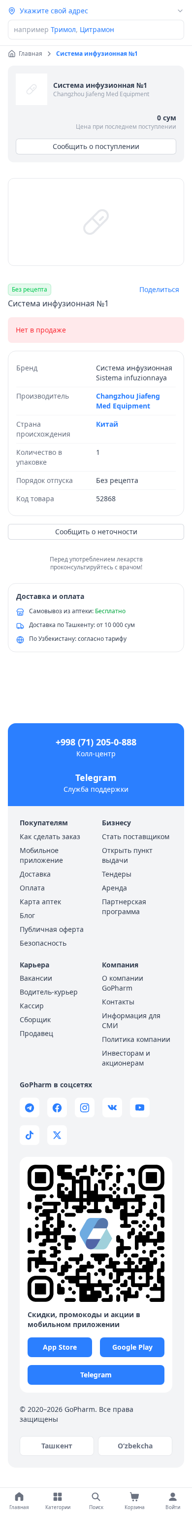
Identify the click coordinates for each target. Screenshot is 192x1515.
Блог (27, 915)
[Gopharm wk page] (112, 1107)
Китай (107, 424)
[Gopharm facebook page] (57, 1107)
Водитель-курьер (49, 992)
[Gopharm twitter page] (57, 1135)
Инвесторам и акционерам (126, 1058)
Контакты (118, 1001)
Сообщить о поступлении (96, 146)
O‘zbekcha (135, 1445)
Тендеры (116, 874)
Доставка (35, 874)
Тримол (63, 29)
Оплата (32, 887)
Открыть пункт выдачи (127, 855)
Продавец (36, 1033)
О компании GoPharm (122, 983)
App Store (60, 1347)
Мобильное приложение (41, 855)
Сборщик (35, 1019)
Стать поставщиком (135, 836)
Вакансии (36, 978)
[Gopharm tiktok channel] (29, 1135)
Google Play (132, 1347)
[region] (96, 222)
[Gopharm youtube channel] (140, 1107)
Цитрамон (97, 29)
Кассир (32, 1005)
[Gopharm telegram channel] (29, 1107)
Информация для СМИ (131, 1020)
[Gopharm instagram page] (85, 1107)
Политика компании (136, 1039)
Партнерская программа (124, 906)
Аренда (114, 887)
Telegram (96, 777)
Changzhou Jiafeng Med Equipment (101, 94)
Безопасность (43, 943)
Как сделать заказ (50, 836)
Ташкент (56, 1445)
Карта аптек (40, 901)
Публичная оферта (52, 929)
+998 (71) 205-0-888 (96, 742)
